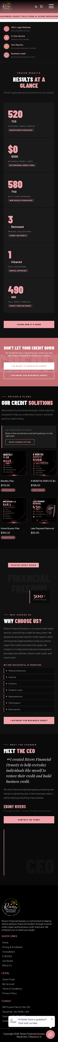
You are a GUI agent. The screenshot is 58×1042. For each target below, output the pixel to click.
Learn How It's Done (29, 324)
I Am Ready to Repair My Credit (29, 366)
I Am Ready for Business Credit (29, 375)
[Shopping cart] (41, 6)
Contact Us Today (29, 820)
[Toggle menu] (51, 6)
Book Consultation (20, 442)
